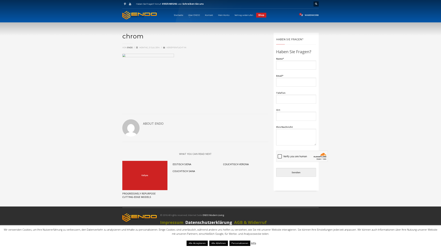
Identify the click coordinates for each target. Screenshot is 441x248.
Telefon (280, 92)
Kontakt (209, 15)
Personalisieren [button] (240, 243)
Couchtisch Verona (236, 164)
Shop (261, 15)
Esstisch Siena (182, 164)
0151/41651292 (169, 4)
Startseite (178, 15)
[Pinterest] (124, 4)
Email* (279, 75)
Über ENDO (194, 15)
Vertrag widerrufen (243, 15)
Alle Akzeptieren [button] (197, 243)
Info (253, 243)
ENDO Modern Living (213, 215)
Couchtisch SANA (184, 171)
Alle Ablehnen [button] (218, 243)
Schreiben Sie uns (193, 4)
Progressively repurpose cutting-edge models (139, 195)
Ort (278, 109)
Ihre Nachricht (284, 126)
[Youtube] (130, 4)
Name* (280, 58)
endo (130, 47)
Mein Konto (223, 15)
